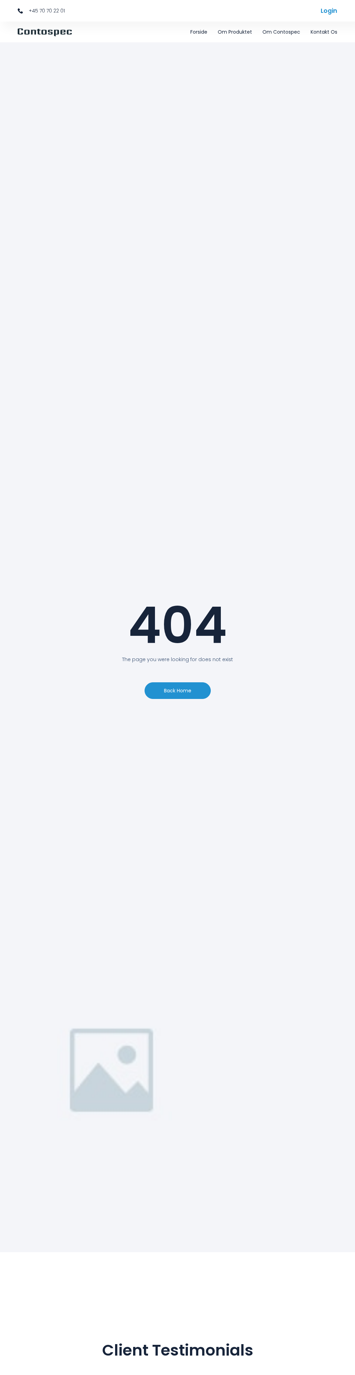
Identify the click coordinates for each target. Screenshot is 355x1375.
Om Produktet (235, 31)
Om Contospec (281, 31)
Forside (198, 31)
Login (329, 11)
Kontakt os (324, 31)
